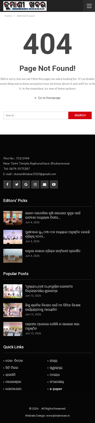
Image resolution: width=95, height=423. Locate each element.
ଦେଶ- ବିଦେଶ (14, 361)
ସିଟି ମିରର (12, 368)
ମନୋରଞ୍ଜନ (13, 382)
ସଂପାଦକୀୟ (57, 382)
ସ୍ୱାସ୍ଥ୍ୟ (56, 368)
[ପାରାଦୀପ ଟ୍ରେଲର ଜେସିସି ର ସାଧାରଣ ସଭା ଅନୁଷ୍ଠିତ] (12, 329)
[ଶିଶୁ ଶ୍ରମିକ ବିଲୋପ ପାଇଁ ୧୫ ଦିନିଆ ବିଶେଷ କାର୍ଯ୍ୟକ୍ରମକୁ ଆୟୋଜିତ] (12, 310)
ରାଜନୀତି (11, 375)
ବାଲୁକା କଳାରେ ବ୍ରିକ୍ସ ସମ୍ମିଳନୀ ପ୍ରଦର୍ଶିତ (53, 251)
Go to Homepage (48, 98)
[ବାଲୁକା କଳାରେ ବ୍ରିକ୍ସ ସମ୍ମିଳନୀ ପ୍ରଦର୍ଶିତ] (12, 256)
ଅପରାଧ (55, 375)
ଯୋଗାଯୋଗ (14, 389)
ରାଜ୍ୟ (53, 361)
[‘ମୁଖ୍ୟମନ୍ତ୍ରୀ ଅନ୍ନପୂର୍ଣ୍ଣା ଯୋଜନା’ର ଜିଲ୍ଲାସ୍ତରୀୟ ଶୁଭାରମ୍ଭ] (12, 291)
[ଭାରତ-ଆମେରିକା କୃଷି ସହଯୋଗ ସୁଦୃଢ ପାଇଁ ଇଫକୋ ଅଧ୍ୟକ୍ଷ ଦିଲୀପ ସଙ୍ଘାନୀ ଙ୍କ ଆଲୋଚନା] (12, 218)
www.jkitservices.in (58, 415)
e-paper (56, 389)
